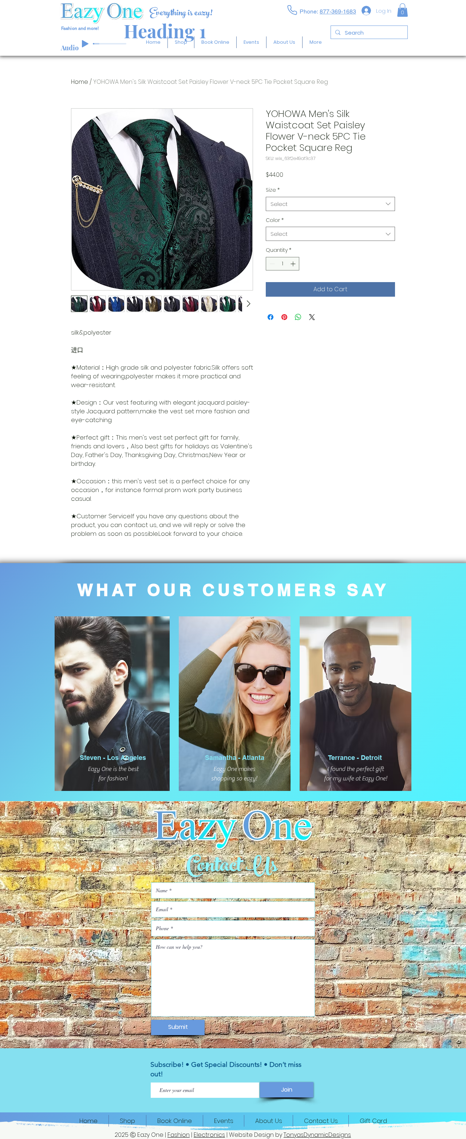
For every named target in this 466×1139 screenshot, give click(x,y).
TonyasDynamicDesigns (317, 1135)
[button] (402, 10)
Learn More (296, 194)
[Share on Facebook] (270, 336)
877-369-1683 (338, 11)
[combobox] (330, 223)
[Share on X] (312, 336)
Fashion (178, 1135)
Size (273, 209)
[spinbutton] (282, 282)
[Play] (85, 43)
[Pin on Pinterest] (284, 336)
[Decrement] (271, 282)
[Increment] (293, 282)
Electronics (209, 1135)
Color (275, 239)
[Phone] (292, 10)
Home (79, 82)
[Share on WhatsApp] (298, 336)
